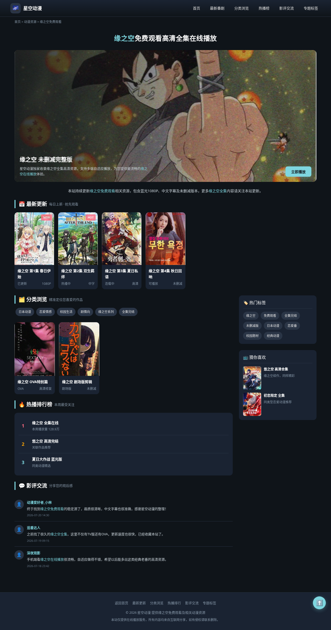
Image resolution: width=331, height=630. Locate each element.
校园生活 (66, 312)
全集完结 (128, 312)
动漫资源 (30, 22)
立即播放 (298, 171)
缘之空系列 (106, 312)
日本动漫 (25, 312)
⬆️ (319, 601)
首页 (196, 8)
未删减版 (252, 326)
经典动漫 (273, 336)
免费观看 (270, 315)
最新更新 (139, 603)
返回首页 (121, 603)
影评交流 (286, 8)
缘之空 (250, 315)
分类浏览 (241, 8)
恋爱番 (292, 326)
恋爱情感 (45, 312)
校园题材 (252, 336)
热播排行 (174, 603)
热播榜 (264, 8)
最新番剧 (217, 8)
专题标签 (311, 8)
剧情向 (85, 312)
